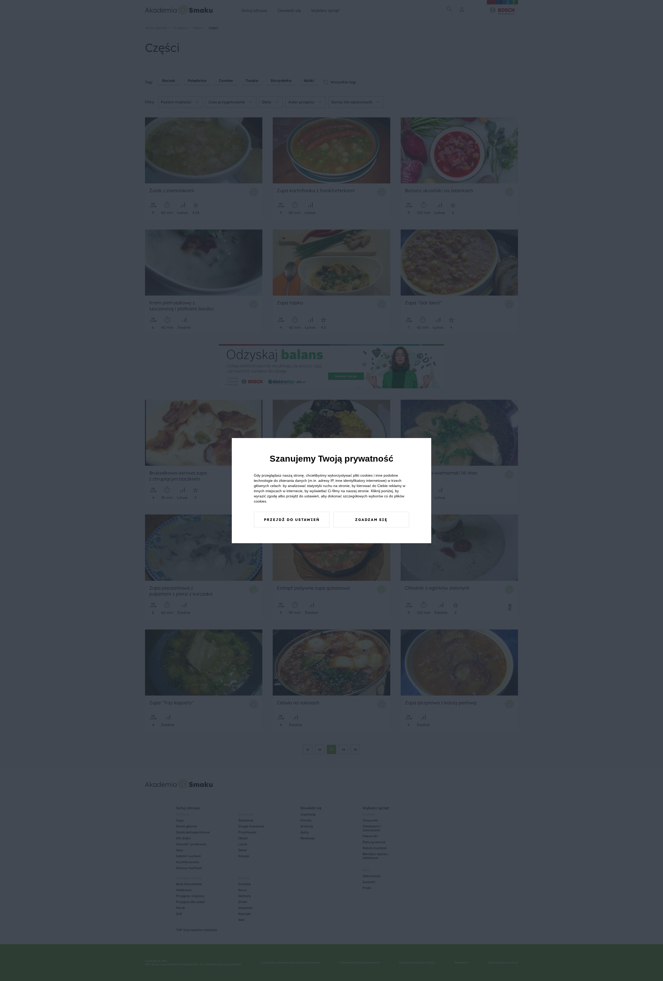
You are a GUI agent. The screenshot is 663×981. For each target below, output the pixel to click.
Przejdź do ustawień (292, 519)
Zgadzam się (371, 519)
